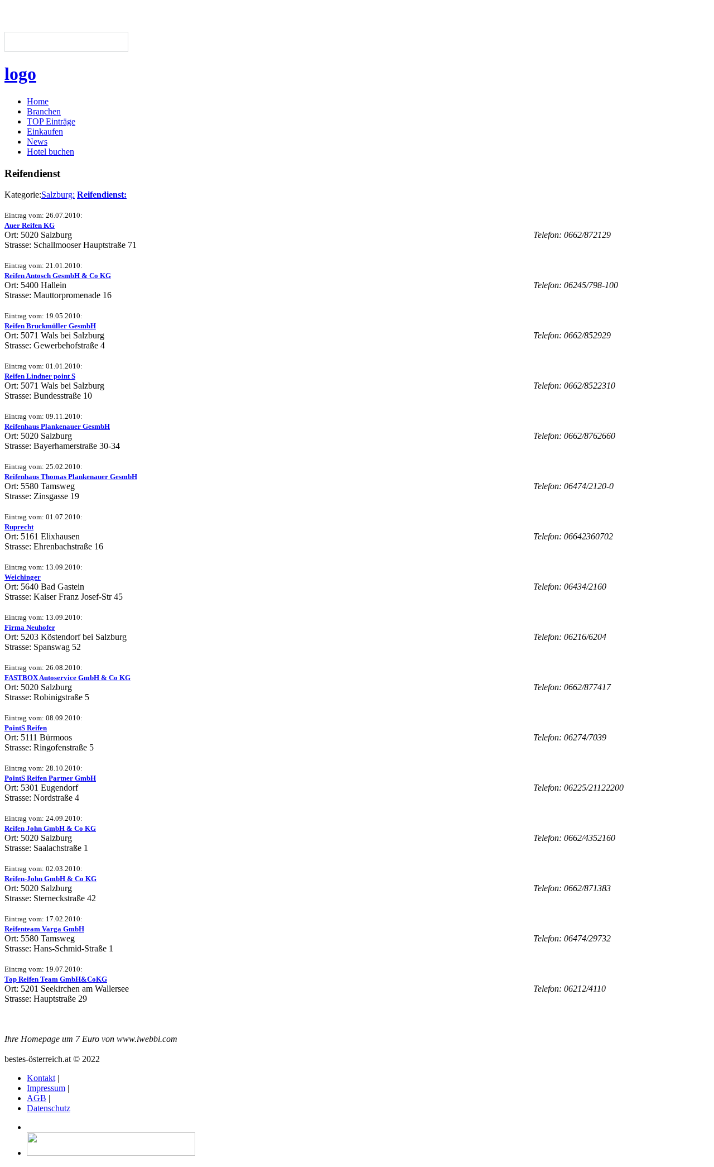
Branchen (44, 111)
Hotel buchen (50, 151)
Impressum (46, 1088)
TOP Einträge (51, 121)
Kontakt (41, 1078)
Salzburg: (58, 194)
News (37, 141)
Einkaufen (45, 131)
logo (20, 74)
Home (38, 101)
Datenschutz (48, 1108)
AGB (36, 1098)
